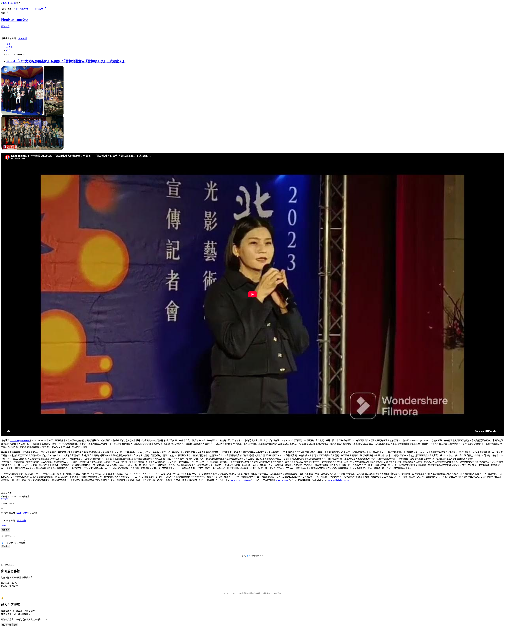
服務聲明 (277, 593)
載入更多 (5, 530)
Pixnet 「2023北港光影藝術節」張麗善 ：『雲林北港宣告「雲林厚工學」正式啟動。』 (65, 61)
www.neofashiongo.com (240, 480)
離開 (15, 625)
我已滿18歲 (6, 625)
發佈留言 (5, 546)
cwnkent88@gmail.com (20, 440)
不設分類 (22, 38)
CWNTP (5, 499)
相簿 (8, 44)
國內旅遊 (21, 520)
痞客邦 (19, 513)
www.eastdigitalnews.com (338, 480)
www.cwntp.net (282, 480)
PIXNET (233, 593)
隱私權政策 (267, 593)
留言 (25, 513)
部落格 (9, 47)
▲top (3, 525)
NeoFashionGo (14, 19)
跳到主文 (5, 26)
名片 (8, 50)
